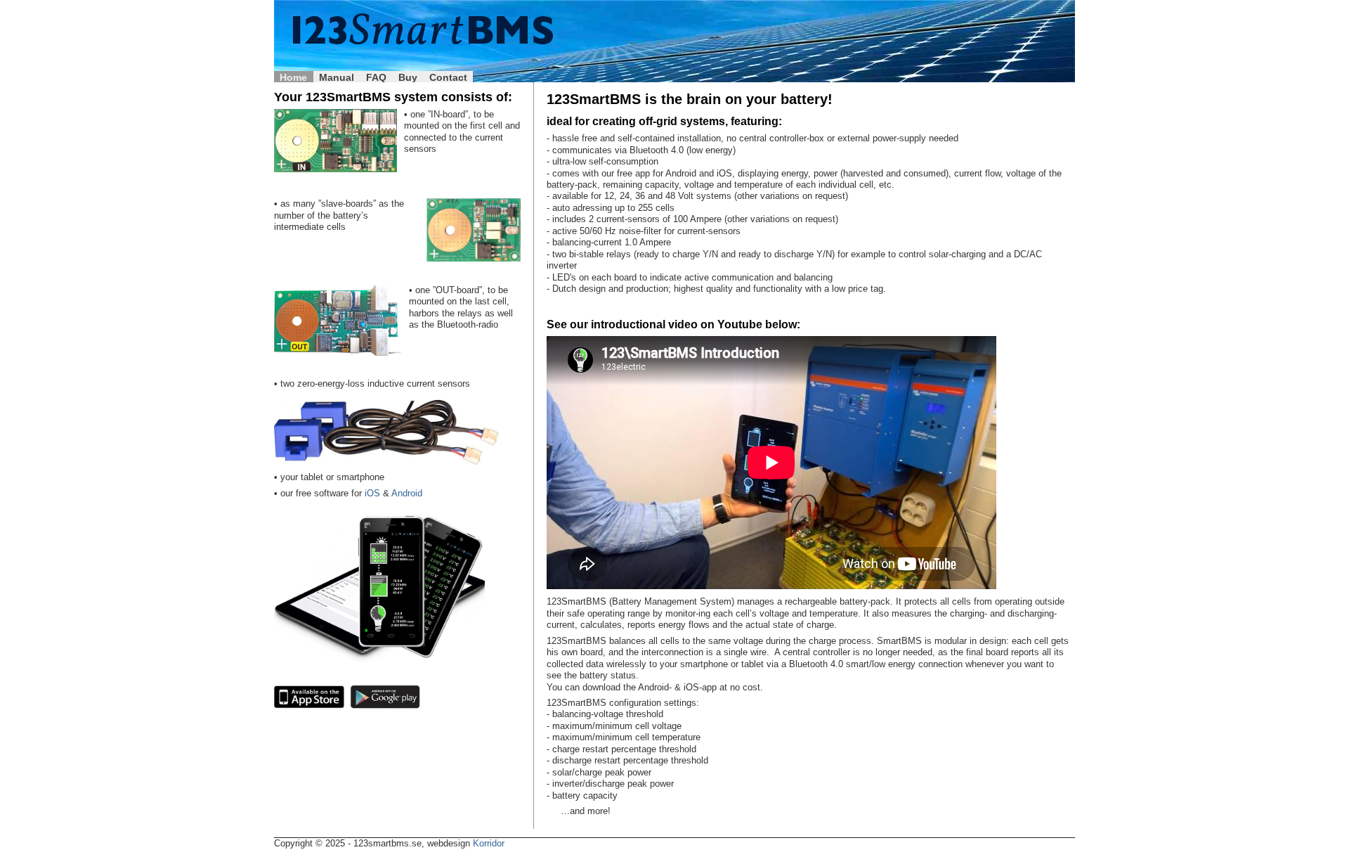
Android (406, 493)
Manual (336, 77)
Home (293, 77)
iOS (372, 493)
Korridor (488, 843)
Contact (448, 77)
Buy (407, 77)
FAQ (376, 77)
